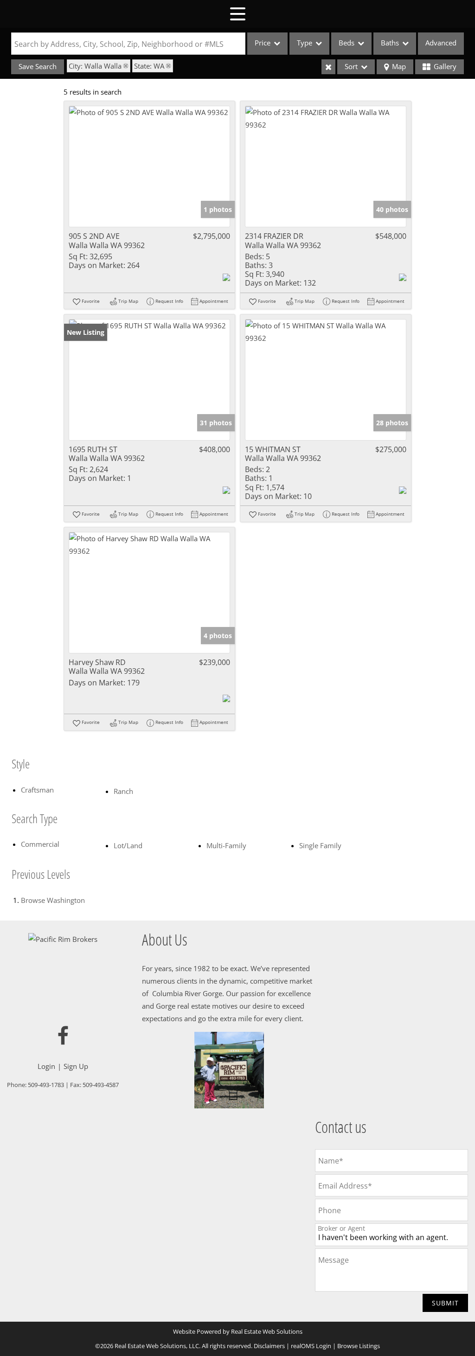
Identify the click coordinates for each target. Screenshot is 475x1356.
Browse (53, 900)
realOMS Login (311, 1346)
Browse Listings (358, 1346)
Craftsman (37, 789)
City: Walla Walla (95, 65)
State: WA (149, 65)
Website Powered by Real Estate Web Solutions (237, 1331)
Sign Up (76, 1066)
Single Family (320, 845)
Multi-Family (226, 845)
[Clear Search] (328, 66)
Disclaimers (269, 1346)
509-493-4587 (101, 1085)
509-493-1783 (46, 1085)
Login (46, 1066)
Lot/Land (128, 845)
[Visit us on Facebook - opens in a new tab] (63, 1036)
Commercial (40, 844)
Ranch (123, 791)
